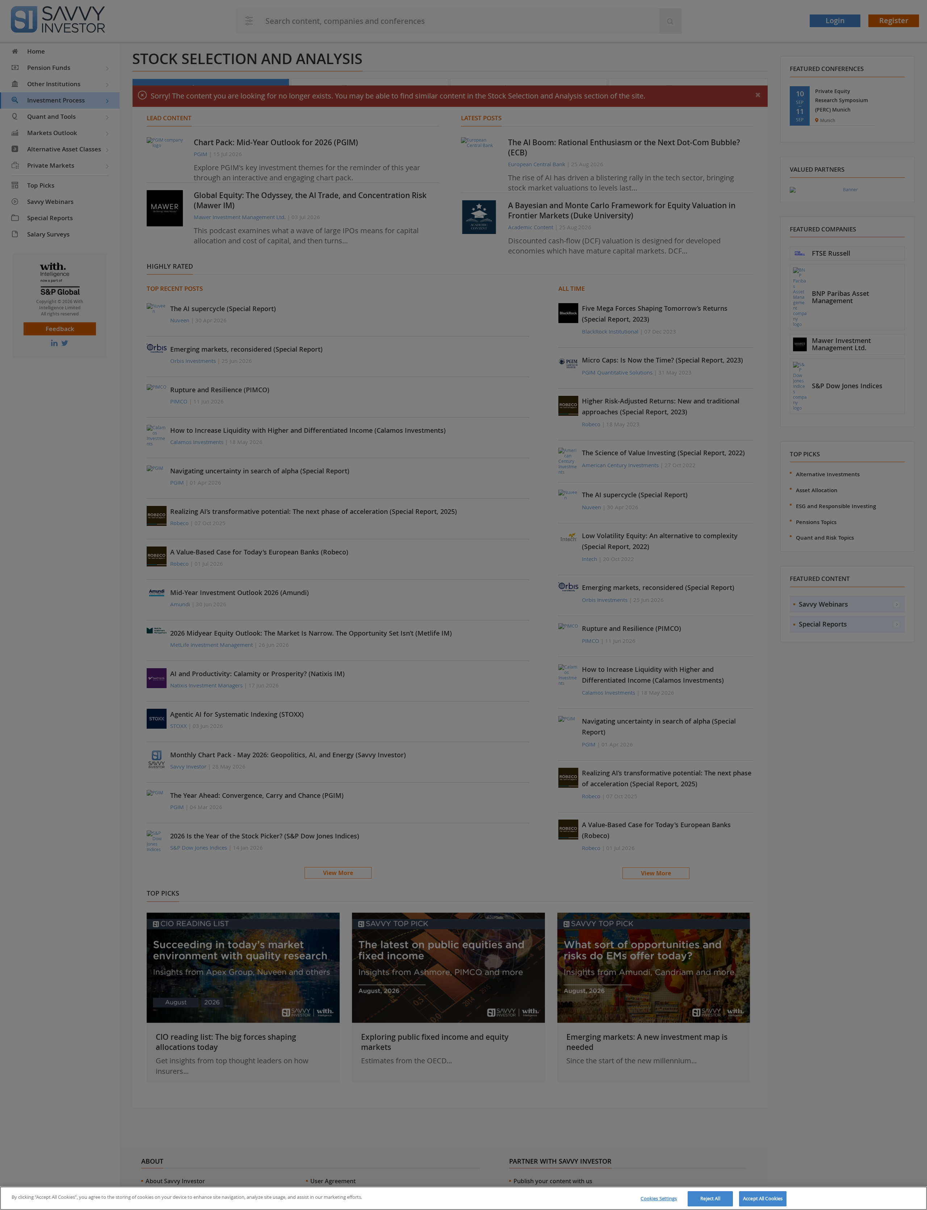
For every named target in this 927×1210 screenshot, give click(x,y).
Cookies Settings (659, 1198)
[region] (463, 1198)
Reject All (710, 1198)
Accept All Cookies (763, 1198)
